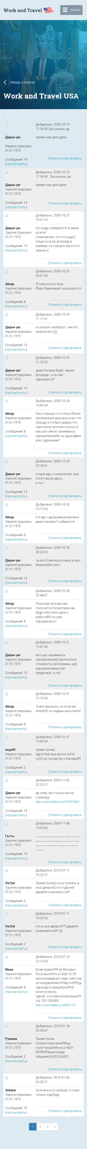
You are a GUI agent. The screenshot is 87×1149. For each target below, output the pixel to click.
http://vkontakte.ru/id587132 (56, 1005)
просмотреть (16, 164)
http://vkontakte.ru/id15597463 (57, 802)
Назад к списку (22, 82)
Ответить (55, 158)
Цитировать (73, 158)
